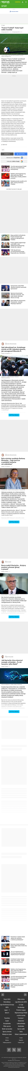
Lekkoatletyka (21, 1023)
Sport (4, 6)
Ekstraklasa (7, 1002)
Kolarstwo (21, 1021)
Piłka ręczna (7, 1026)
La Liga (21, 1004)
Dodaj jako (13, 161)
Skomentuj (7, 154)
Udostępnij (22, 154)
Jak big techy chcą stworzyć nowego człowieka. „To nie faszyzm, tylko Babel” (12, 662)
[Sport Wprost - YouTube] (19, 1050)
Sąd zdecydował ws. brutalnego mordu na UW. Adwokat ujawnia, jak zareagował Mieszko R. (13, 349)
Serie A (7, 1013)
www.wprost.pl (11, 1067)
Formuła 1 (21, 1018)
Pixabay (15, 684)
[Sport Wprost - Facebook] (9, 1050)
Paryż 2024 (7, 999)
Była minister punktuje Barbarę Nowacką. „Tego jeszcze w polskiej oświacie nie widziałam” (13, 461)
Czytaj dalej (14, 415)
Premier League (21, 1010)
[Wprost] (1, 25)
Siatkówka (21, 1026)
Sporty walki (21, 1029)
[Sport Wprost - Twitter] (14, 1050)
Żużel (7, 1021)
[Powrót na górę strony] (25, 994)
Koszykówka (7, 1023)
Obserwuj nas (13, 157)
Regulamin (21, 1040)
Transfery (7, 1018)
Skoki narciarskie (7, 1029)
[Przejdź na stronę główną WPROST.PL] (0, 2)
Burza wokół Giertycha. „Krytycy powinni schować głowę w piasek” (13, 567)
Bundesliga (21, 1007)
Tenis (21, 1031)
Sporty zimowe (7, 1031)
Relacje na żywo (7, 1034)
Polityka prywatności (7, 1042)
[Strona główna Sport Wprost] (5, 2)
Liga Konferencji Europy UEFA (7, 1006)
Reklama (7, 1040)
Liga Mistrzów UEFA (21, 1002)
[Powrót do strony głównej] (2, 994)
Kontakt (21, 1037)
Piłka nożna (21, 999)
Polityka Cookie (21, 1042)
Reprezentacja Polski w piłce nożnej (21, 1014)
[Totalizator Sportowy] (14, 11)
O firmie (7, 1037)
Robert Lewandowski (21, 1034)
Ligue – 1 (7, 1010)
